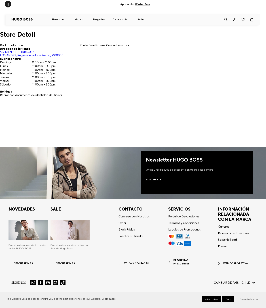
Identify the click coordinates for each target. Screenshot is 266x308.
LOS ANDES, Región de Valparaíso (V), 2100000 (31, 53)
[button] (247, 299)
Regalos (99, 19)
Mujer (79, 19)
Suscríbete (153, 179)
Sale (140, 19)
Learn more (109, 298)
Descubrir (120, 19)
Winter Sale (142, 4)
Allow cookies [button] (211, 299)
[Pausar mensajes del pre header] (8, 4)
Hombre (58, 19)
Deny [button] (228, 299)
